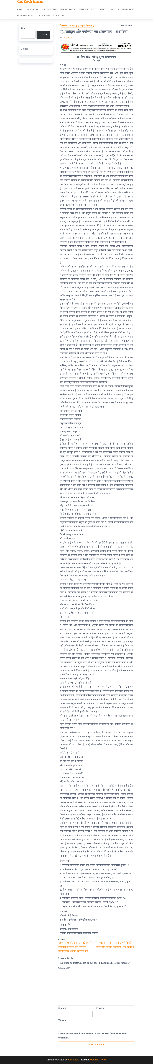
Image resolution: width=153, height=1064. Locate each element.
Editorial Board (67, 9)
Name (62, 1009)
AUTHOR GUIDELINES (25, 15)
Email (100, 1009)
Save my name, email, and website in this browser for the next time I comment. (93, 1036)
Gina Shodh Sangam (30, 1)
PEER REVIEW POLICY (86, 9)
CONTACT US (58, 15)
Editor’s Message (49, 9)
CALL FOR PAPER (44, 15)
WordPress (73, 1060)
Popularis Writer (97, 1060)
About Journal (32, 9)
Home (19, 9)
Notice (43, 35)
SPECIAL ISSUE (128, 9)
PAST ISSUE (115, 9)
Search (24, 28)
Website (62, 1020)
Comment (64, 968)
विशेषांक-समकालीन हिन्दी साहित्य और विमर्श (77, 26)
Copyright (102, 9)
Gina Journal (68, 37)
